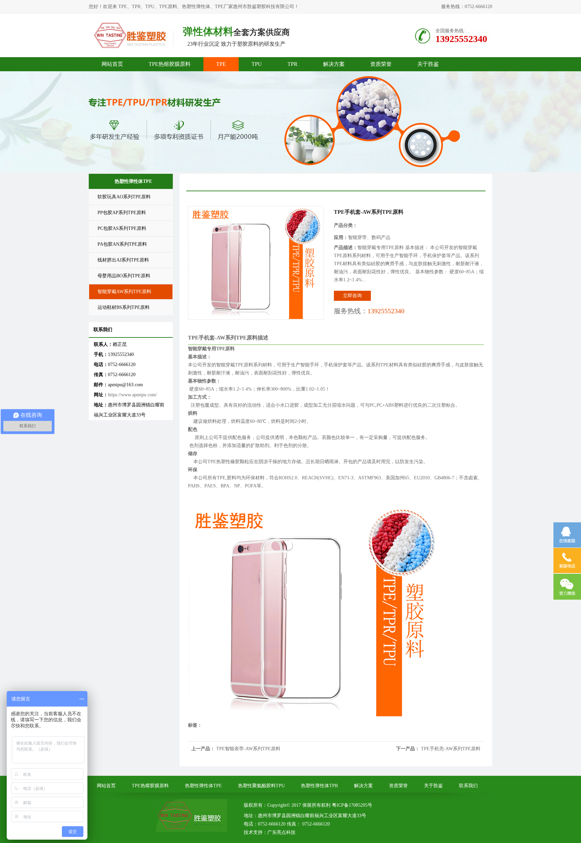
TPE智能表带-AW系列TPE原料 (248, 748)
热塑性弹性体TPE (203, 785)
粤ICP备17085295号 (352, 805)
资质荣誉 (381, 64)
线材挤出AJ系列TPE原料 (123, 260)
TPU (256, 64)
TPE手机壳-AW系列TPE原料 (450, 748)
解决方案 (334, 64)
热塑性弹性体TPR (319, 785)
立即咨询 (352, 295)
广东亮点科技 (281, 832)
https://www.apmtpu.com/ (132, 394)
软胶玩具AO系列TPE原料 (124, 196)
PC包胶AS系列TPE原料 (122, 228)
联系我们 (468, 785)
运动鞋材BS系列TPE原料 (124, 307)
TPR (292, 64)
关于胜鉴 (428, 64)
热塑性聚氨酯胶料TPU (261, 785)
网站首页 (112, 64)
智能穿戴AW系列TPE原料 (124, 291)
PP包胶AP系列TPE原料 (122, 212)
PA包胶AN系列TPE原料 (122, 244)
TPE (221, 64)
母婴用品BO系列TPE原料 (124, 275)
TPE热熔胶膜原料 (170, 64)
